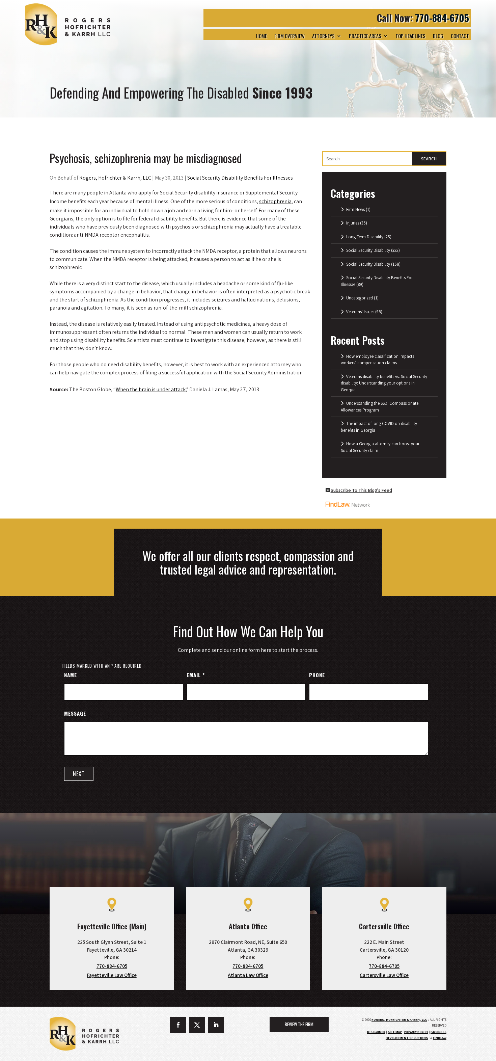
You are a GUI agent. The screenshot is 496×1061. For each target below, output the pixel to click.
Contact (460, 35)
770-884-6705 (442, 18)
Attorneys (323, 35)
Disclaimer (376, 1032)
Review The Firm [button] (299, 1024)
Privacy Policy (416, 1032)
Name (70, 675)
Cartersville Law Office (384, 975)
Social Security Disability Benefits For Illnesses (240, 177)
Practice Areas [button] (365, 35)
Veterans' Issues (360, 312)
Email (195, 675)
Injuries (352, 223)
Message (75, 713)
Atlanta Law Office (248, 975)
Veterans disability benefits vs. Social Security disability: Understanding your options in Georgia (384, 383)
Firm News (355, 209)
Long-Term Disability (364, 237)
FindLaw (439, 1038)
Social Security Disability (368, 250)
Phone (317, 675)
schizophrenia (275, 201)
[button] (486, 1051)
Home (261, 35)
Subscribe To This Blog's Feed (361, 490)
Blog (438, 35)
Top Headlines (410, 35)
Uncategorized (359, 298)
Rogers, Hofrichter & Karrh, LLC (115, 177)
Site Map (395, 1032)
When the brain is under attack (151, 389)
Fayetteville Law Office (112, 975)
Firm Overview (289, 35)
